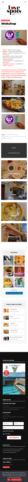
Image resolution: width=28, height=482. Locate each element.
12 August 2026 (15, 311)
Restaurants (5, 20)
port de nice (13, 136)
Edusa (14, 148)
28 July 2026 (15, 325)
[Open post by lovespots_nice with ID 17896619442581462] (19, 261)
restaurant (23, 136)
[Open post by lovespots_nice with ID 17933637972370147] (9, 261)
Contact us (6, 467)
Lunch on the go (5, 136)
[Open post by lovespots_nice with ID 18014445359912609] (19, 282)
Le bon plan (7, 433)
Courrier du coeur (9, 431)
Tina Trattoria (14, 174)
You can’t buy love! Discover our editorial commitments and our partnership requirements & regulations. (13, 450)
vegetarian (9, 138)
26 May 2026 (14, 339)
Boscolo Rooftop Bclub (16, 337)
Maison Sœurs (14, 237)
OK (8, 479)
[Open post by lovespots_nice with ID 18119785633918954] (9, 272)
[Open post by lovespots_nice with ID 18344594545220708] (9, 282)
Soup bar (3, 138)
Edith (14, 195)
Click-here (10, 65)
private (18, 136)
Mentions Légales (16, 479)
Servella (14, 216)
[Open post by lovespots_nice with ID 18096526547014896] (19, 272)
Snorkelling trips (14, 153)
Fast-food (16, 134)
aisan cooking (9, 134)
